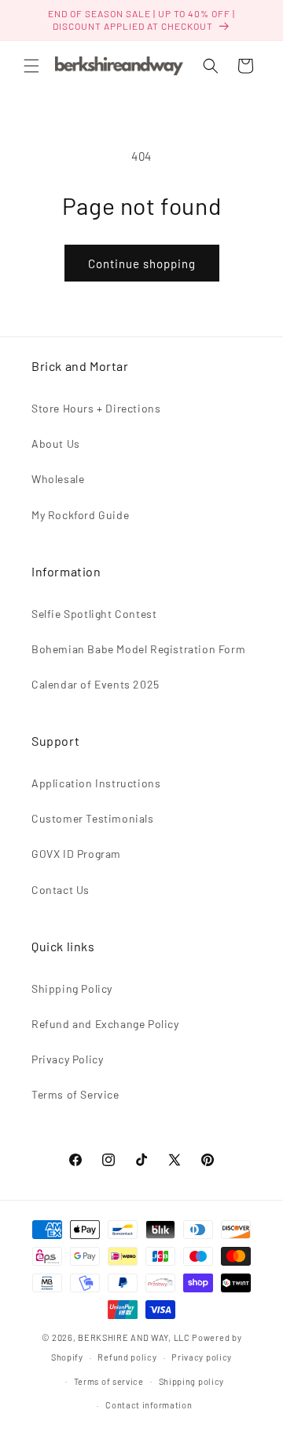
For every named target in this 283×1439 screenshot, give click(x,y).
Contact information (148, 1405)
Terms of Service (75, 1094)
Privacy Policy (67, 1059)
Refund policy (126, 1357)
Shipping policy (192, 1381)
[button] (31, 66)
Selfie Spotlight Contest (93, 613)
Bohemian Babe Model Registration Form (138, 649)
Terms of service (109, 1381)
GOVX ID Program (76, 853)
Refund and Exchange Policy (105, 1023)
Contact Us (60, 889)
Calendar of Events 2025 (95, 684)
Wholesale (57, 478)
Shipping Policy (71, 988)
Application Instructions (95, 783)
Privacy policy (201, 1357)
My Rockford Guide (80, 514)
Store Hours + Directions (95, 408)
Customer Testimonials (92, 818)
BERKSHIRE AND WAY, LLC (133, 1337)
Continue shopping (142, 263)
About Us (55, 443)
